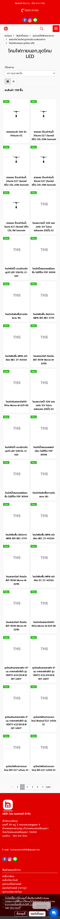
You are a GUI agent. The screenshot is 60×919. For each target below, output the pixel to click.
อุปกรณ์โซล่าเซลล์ (11, 884)
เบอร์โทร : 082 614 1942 (14, 836)
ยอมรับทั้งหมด (37, 913)
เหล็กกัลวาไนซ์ (10, 880)
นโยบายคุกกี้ (15, 907)
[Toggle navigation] (56, 28)
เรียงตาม (10, 67)
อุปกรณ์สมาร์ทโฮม (12, 892)
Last (48, 787)
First (12, 787)
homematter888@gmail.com (25, 849)
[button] (41, 28)
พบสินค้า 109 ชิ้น (14, 90)
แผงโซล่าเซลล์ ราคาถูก (14, 888)
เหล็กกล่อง (8, 876)
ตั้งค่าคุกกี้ (21, 913)
